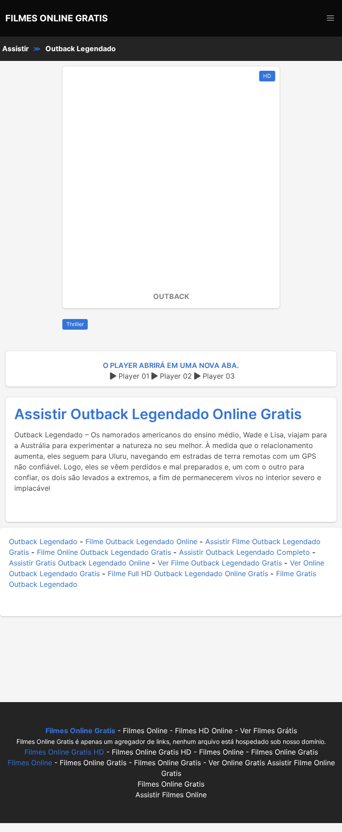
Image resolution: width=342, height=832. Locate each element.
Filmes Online (30, 762)
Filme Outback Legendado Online (141, 541)
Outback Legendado (80, 48)
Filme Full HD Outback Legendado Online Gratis (188, 573)
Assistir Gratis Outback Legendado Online (79, 562)
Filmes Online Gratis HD (64, 751)
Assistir (15, 48)
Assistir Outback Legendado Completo (244, 552)
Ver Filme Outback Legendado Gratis (220, 562)
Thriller (75, 324)
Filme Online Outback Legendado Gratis (104, 552)
